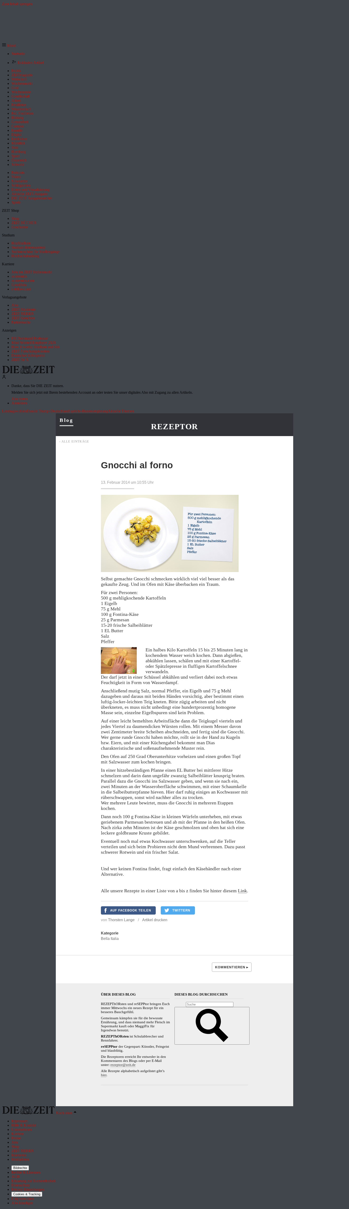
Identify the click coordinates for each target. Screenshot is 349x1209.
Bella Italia (110, 939)
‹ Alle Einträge (74, 441)
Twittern (181, 910)
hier (103, 1075)
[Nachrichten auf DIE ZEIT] (28, 372)
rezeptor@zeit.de (123, 1065)
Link (242, 890)
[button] (9, 46)
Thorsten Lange (121, 920)
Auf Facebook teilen (130, 910)
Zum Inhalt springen (17, 4)
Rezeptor (174, 426)
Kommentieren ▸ (231, 967)
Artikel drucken (154, 920)
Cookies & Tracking (26, 1194)
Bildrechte (20, 1168)
